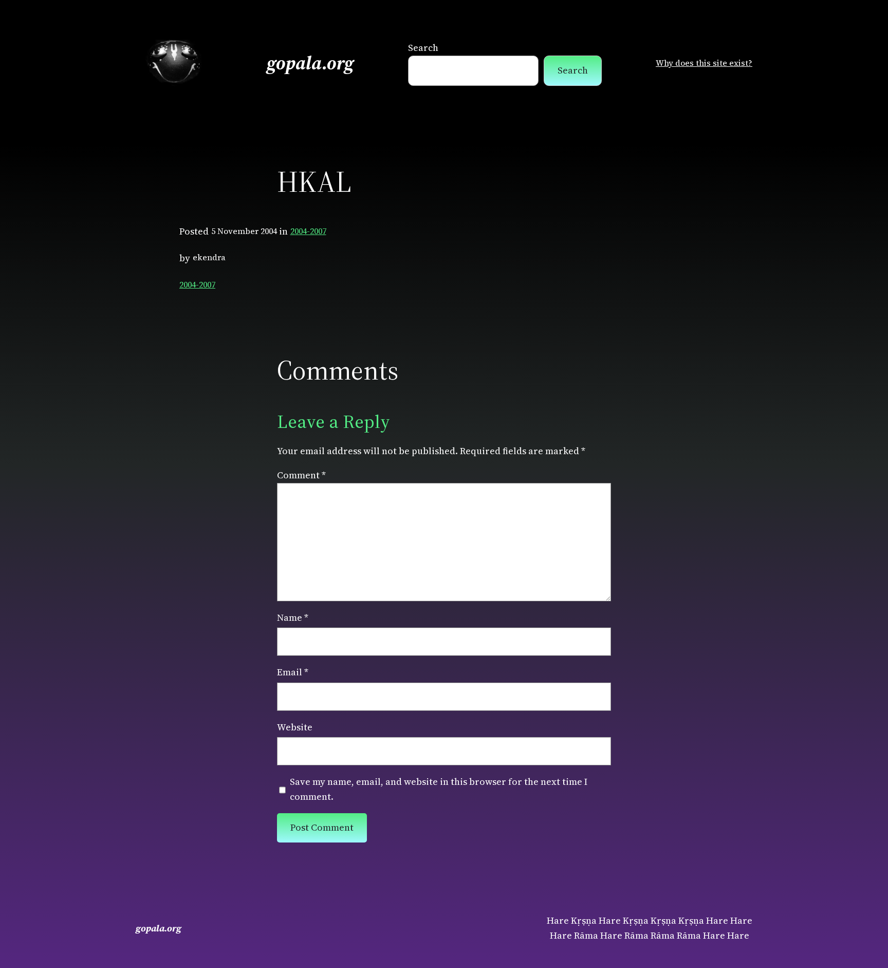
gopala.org (310, 63)
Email (292, 672)
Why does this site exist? (704, 62)
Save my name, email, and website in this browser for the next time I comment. (438, 789)
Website (294, 727)
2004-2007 (308, 231)
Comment (301, 475)
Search (423, 47)
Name (292, 617)
